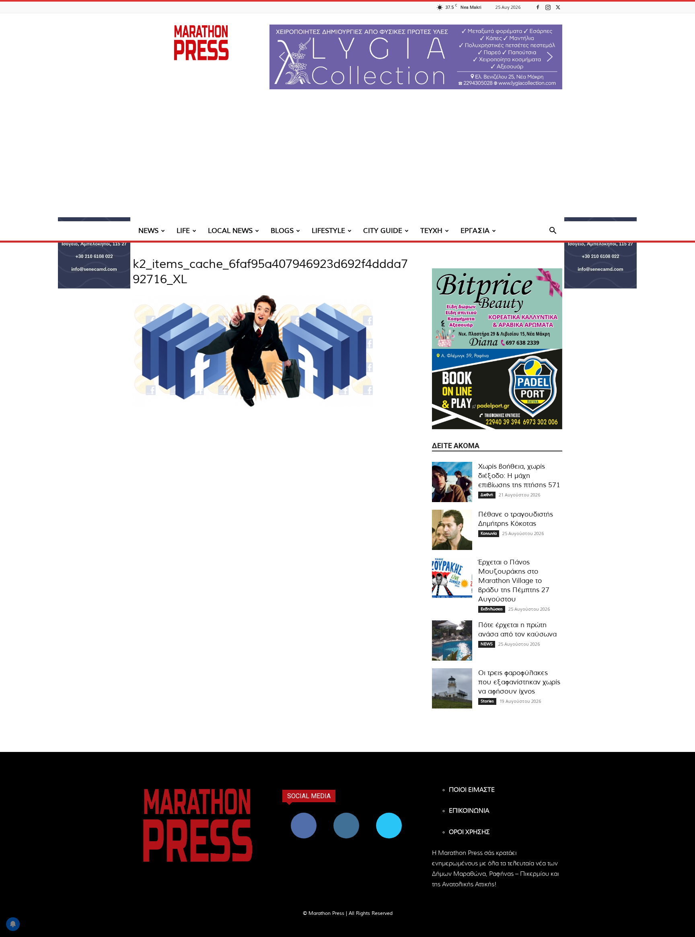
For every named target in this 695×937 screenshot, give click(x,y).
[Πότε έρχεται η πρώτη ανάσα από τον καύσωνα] (452, 640)
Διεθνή (487, 495)
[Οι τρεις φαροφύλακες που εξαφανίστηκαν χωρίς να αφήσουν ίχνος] (452, 688)
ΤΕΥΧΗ (431, 230)
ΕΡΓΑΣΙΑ (475, 230)
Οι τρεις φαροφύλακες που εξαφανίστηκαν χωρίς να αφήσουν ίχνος (519, 682)
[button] (415, 57)
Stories (487, 701)
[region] (415, 57)
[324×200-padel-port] (497, 389)
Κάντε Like (304, 816)
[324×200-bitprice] (497, 308)
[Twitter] (557, 7)
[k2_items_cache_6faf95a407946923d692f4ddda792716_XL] (253, 405)
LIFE (183, 230)
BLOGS (282, 230)
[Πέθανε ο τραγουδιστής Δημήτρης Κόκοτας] (452, 530)
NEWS (148, 230)
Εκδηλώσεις (492, 609)
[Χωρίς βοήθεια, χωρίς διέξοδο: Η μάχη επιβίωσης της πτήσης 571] (452, 482)
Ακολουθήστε (346, 816)
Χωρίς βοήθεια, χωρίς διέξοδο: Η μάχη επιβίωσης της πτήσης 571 (519, 475)
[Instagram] (547, 7)
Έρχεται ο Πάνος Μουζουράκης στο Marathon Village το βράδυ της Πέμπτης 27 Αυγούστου (513, 581)
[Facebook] (537, 7)
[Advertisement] (347, 161)
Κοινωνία (489, 533)
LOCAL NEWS (230, 230)
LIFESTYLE (328, 230)
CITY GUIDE (382, 230)
